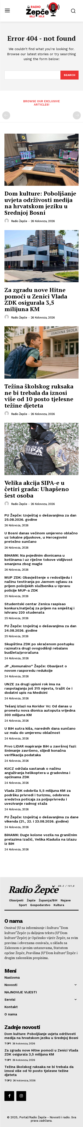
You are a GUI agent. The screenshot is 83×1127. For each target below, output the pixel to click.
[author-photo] (7, 220)
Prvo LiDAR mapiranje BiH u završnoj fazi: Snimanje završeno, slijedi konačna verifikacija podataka (40, 750)
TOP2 (7, 1080)
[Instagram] (21, 1096)
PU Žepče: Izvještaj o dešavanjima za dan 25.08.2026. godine (40, 517)
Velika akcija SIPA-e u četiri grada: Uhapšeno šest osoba (36, 489)
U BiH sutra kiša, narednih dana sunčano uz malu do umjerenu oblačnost (39, 730)
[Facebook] (9, 1096)
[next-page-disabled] (77, 115)
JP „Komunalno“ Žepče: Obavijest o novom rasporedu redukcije (35, 668)
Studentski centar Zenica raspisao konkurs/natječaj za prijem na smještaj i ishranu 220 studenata (39, 608)
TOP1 (7, 1043)
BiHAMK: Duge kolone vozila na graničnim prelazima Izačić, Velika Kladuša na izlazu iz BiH (40, 839)
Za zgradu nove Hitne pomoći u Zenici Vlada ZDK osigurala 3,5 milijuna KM (35, 299)
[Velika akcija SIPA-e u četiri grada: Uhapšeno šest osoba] (41, 449)
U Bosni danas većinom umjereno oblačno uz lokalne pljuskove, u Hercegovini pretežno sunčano (41, 537)
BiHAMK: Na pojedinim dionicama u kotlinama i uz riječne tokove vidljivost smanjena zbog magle (38, 559)
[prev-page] (6, 115)
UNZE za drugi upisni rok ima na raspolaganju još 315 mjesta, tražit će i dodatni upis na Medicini (38, 688)
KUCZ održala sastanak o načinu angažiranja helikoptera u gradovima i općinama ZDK (37, 772)
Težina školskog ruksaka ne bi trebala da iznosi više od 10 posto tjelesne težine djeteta (38, 395)
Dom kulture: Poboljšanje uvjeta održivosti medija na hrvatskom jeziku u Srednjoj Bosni (40, 203)
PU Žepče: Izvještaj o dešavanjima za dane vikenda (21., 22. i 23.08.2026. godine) (41, 819)
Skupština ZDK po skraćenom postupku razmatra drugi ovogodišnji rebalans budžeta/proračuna (39, 648)
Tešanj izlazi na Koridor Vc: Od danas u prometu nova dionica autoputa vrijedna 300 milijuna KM (39, 710)
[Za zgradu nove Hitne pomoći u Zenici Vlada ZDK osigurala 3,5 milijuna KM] (41, 256)
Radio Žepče (19, 221)
